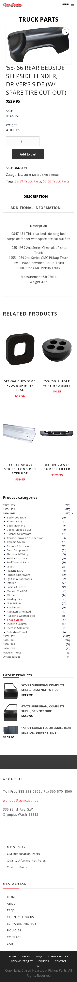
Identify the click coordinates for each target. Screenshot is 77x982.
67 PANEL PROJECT (22, 924)
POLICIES (14, 930)
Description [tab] (35, 196)
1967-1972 (9, 636)
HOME (12, 897)
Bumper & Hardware (19, 534)
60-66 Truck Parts (56, 181)
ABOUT (12, 903)
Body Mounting (16, 525)
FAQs (11, 910)
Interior (11, 583)
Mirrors (11, 595)
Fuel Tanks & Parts (18, 562)
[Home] (10, 4)
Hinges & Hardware (18, 575)
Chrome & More (16, 542)
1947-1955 (9, 505)
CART (11, 944)
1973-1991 (9, 640)
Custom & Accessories (20, 546)
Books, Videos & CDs (19, 529)
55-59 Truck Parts (28, 181)
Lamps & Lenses (16, 587)
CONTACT (14, 937)
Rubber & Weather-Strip (21, 615)
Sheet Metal (31, 175)
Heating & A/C (15, 570)
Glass (10, 566)
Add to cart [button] (20, 395)
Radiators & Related (19, 611)
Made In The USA (17, 591)
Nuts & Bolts (14, 603)
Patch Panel (14, 607)
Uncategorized (12, 656)
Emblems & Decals (18, 558)
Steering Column (17, 624)
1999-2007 (9, 648)
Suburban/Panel (17, 632)
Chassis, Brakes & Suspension (25, 538)
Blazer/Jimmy (15, 521)
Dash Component (17, 550)
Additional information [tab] (35, 207)
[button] (65, 31)
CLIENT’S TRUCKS (20, 917)
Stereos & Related (18, 628)
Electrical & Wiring (17, 554)
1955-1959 (9, 509)
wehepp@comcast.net (20, 800)
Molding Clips (15, 599)
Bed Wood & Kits (17, 517)
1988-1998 (9, 644)
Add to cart (28, 154)
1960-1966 (9, 513)
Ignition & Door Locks (19, 579)
